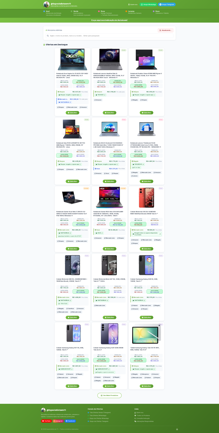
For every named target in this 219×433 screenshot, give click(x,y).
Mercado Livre (64, 99)
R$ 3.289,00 (74, 99)
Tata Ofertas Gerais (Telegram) (100, 412)
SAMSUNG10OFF (65, 369)
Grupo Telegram (168, 4)
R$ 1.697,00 (76, 366)
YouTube (47, 421)
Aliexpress (145, 374)
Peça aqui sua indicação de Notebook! (109, 20)
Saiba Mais (73, 112)
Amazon (84, 107)
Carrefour (71, 308)
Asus (98, 168)
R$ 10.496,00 (112, 230)
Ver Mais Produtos (110, 395)
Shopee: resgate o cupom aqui (69, 95)
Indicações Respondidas (145, 421)
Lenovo (135, 176)
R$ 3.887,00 (113, 366)
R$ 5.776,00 (113, 161)
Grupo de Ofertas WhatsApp (99, 418)
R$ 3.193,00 (150, 92)
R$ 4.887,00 (150, 161)
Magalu (135, 100)
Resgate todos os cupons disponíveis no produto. (146, 234)
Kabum (135, 305)
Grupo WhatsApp (149, 4)
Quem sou (133, 4)
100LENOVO (138, 164)
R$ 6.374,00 (113, 168)
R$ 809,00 (151, 230)
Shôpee (136, 92)
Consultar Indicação (143, 418)
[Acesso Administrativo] (177, 429)
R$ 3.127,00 (77, 92)
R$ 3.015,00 (76, 161)
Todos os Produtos (143, 415)
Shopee (62, 92)
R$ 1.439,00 (76, 297)
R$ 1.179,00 (151, 297)
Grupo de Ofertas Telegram (99, 421)
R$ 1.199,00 (111, 297)
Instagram (59, 421)
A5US (99, 233)
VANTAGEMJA (64, 102)
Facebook (71, 421)
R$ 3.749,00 (111, 92)
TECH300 (101, 95)
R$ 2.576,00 (150, 366)
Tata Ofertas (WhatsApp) (98, 415)
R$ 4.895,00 (76, 230)
